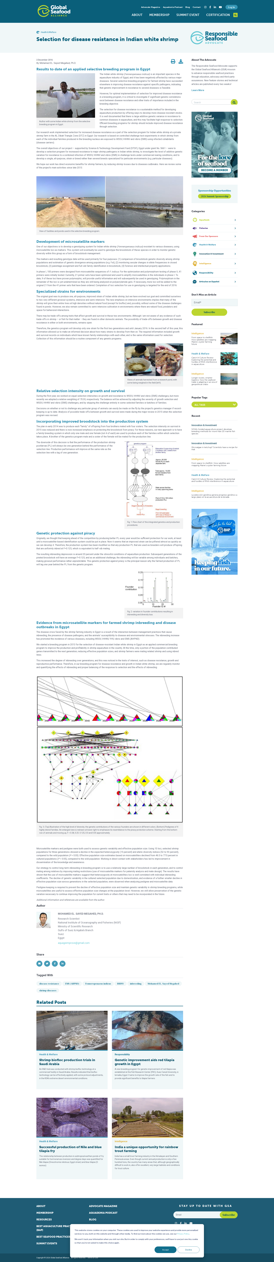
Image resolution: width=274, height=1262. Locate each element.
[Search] (234, 102)
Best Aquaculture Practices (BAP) (56, 1228)
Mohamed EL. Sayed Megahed (163, 983)
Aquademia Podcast (173, 7)
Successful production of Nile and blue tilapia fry (70, 1149)
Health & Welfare (200, 353)
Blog (187, 7)
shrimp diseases (47, 990)
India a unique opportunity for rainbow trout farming (146, 1149)
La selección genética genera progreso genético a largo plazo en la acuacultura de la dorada (214, 496)
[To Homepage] (53, 11)
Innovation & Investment (204, 425)
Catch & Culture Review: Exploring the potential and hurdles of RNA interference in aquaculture (204, 361)
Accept (165, 1249)
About (137, 15)
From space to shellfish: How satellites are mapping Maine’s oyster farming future (204, 340)
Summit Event (187, 15)
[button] (173, 61)
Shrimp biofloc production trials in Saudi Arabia (67, 1062)
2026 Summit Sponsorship (214, 196)
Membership (159, 15)
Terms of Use (92, 1258)
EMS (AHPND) (72, 983)
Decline (188, 1249)
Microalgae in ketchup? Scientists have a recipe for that (215, 448)
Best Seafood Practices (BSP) (56, 1236)
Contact (197, 7)
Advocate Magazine (150, 7)
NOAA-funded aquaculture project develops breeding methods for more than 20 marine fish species (213, 431)
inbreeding (135, 983)
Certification (218, 15)
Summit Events (46, 1243)
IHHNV (120, 983)
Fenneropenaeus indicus (98, 983)
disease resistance (49, 983)
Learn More (198, 90)
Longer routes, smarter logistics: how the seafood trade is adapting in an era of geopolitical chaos (204, 381)
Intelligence (198, 333)
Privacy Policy (183, 1234)
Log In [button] (231, 7)
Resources (44, 1219)
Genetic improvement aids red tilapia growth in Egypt (144, 1062)
